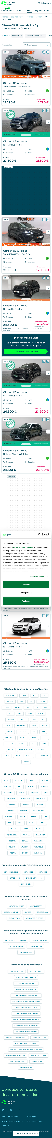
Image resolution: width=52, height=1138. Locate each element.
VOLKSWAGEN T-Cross (34, 918)
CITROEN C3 (28, 872)
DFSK (28, 708)
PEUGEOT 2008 (42, 912)
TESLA (17, 756)
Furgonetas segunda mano (26, 1043)
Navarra (38, 829)
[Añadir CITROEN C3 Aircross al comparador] (47, 52)
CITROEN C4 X (15, 878)
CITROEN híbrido (16, 946)
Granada (23, 811)
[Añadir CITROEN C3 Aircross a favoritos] (43, 52)
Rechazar (26, 601)
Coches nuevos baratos (26, 989)
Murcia (26, 829)
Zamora (25, 853)
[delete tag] (21, 35)
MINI (43, 732)
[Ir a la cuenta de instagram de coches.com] (11, 1109)
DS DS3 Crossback (11, 912)
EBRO (46, 708)
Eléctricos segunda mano (26, 1031)
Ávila (19, 787)
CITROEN (42, 702)
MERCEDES (23, 732)
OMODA (34, 738)
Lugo (31, 823)
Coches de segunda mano (26, 983)
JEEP (34, 720)
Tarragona (38, 841)
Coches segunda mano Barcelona (26, 1001)
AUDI (34, 696)
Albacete (18, 781)
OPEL (45, 738)
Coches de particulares (26, 977)
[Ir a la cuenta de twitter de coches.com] (3, 1109)
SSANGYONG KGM (25, 750)
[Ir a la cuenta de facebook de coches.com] (19, 1109)
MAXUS (44, 726)
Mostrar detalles (37, 577)
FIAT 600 (27, 912)
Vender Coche (26, 1068)
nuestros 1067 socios (23, 548)
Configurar (24, 593)
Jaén (45, 817)
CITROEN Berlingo (11, 872)
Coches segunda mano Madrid (26, 1007)
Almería (45, 781)
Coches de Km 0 (36, 971)
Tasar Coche (37, 1062)
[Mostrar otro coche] (25, 76)
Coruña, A (26, 805)
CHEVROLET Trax (36, 906)
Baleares (44, 787)
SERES (44, 744)
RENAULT (22, 744)
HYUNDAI (11, 720)
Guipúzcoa (9, 817)
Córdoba (12, 805)
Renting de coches (38, 1056)
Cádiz (46, 793)
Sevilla (25, 841)
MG (34, 732)
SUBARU (41, 750)
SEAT (33, 744)
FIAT (19, 714)
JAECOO (23, 720)
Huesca (34, 817)
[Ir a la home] (8, 3)
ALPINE (24, 696)
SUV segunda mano (17, 1062)
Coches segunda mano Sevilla (26, 1013)
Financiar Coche (39, 1037)
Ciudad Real (40, 799)
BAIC (44, 696)
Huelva (22, 817)
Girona (11, 811)
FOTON (40, 714)
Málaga (13, 829)
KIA (43, 720)
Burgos (21, 793)
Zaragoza (38, 853)
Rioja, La (26, 835)
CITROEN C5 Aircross (34, 878)
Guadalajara (38, 811)
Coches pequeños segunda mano (26, 995)
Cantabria (11, 799)
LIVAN (34, 726)
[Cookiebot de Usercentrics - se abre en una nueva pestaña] (38, 535)
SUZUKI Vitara (14, 918)
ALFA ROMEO (10, 696)
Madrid (42, 823)
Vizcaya (13, 853)
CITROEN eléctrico (39, 940)
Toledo (12, 847)
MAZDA (9, 732)
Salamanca (40, 835)
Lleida (20, 823)
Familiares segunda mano (16, 1037)
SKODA (10, 750)
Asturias (7, 787)
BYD (31, 702)
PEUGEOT (9, 744)
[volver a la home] (8, 1102)
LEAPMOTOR (21, 726)
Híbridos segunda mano (15, 1056)
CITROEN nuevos (35, 946)
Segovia (12, 841)
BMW (21, 702)
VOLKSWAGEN (43, 756)
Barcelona (8, 793)
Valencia (24, 847)
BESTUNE (10, 702)
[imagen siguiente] (48, 64)
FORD (30, 714)
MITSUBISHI (9, 738)
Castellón (25, 799)
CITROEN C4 (43, 872)
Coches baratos (16, 971)
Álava (6, 781)
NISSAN (22, 738)
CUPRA (6, 708)
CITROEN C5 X (26, 884)
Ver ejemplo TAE (39, 326)
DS (37, 708)
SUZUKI (6, 756)
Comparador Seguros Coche (26, 1025)
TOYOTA (29, 756)
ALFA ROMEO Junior (16, 906)
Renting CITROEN (26, 952)
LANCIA (7, 726)
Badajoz (31, 787)
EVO (10, 714)
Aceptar (26, 584)
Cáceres (34, 793)
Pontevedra (12, 835)
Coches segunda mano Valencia (26, 1019)
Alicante (32, 781)
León (9, 823)
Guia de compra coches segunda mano (26, 1050)
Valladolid (38, 847)
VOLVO (26, 762)
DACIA (17, 708)
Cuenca (40, 805)
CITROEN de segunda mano (15, 940)
